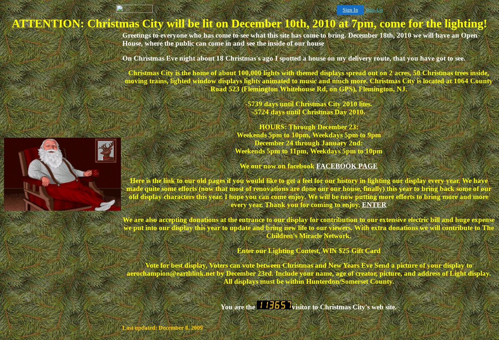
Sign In (350, 10)
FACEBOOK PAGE (347, 166)
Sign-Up (374, 10)
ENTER (374, 205)
